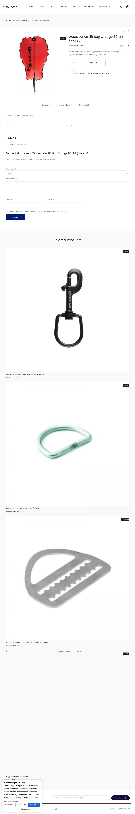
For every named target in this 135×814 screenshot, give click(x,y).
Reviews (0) (84, 105)
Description (47, 105)
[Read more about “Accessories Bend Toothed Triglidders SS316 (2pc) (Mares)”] (67, 638)
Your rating (11, 169)
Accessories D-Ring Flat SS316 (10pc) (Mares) (22, 508)
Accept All (34, 804)
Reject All (22, 804)
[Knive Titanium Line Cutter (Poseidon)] (128, 31)
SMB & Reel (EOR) (105, 73)
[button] (67, 369)
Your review (11, 179)
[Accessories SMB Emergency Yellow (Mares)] (125, 31)
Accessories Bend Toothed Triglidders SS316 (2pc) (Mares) (27, 642)
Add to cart (92, 63)
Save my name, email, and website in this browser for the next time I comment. (38, 211)
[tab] (47, 106)
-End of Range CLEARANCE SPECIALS (88, 73)
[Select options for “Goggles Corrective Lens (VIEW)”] (67, 772)
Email (51, 200)
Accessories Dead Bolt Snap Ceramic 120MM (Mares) (25, 374)
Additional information (65, 105)
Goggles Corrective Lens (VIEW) (17, 777)
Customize (9, 804)
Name (9, 200)
